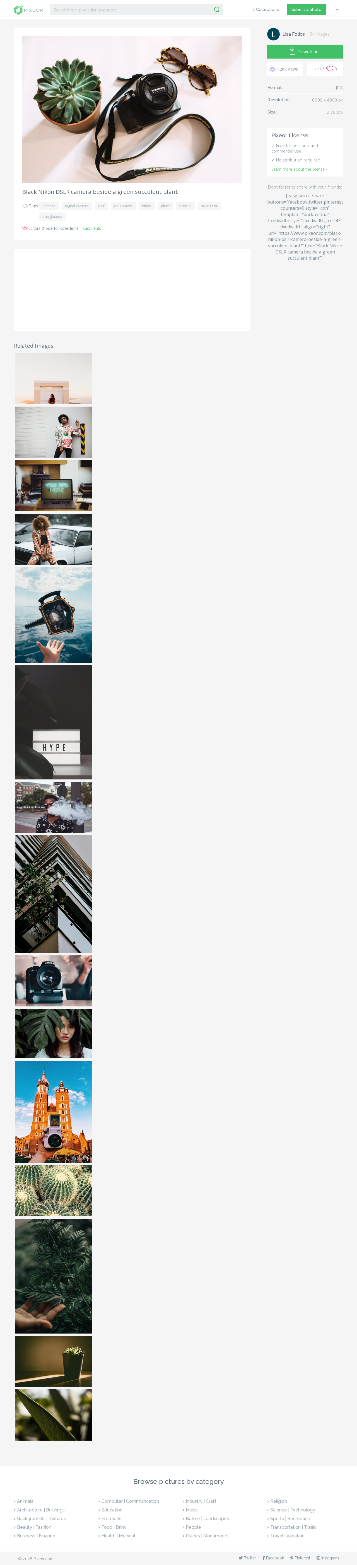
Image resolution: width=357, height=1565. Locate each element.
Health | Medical (118, 1536)
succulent (209, 205)
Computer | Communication (130, 1501)
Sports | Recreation (290, 1518)
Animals (25, 1501)
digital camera (77, 205)
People (193, 1527)
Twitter (250, 1558)
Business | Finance (36, 1536)
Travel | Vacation (287, 1536)
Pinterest (302, 1558)
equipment (123, 205)
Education (112, 1510)
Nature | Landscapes (207, 1518)
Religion (278, 1501)
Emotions (111, 1518)
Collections (267, 9)
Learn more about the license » (299, 169)
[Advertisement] (132, 290)
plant (165, 205)
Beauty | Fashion (34, 1527)
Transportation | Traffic (293, 1527)
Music (192, 1510)
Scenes (185, 205)
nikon (146, 205)
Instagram (330, 1558)
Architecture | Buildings (41, 1510)
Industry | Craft (201, 1501)
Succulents (92, 228)
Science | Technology (292, 1510)
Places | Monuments (207, 1536)
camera (49, 205)
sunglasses (52, 216)
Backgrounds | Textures (41, 1518)
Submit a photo (306, 9)
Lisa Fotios (294, 34)
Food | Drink (114, 1527)
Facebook (275, 1558)
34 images (320, 34)
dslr (101, 205)
